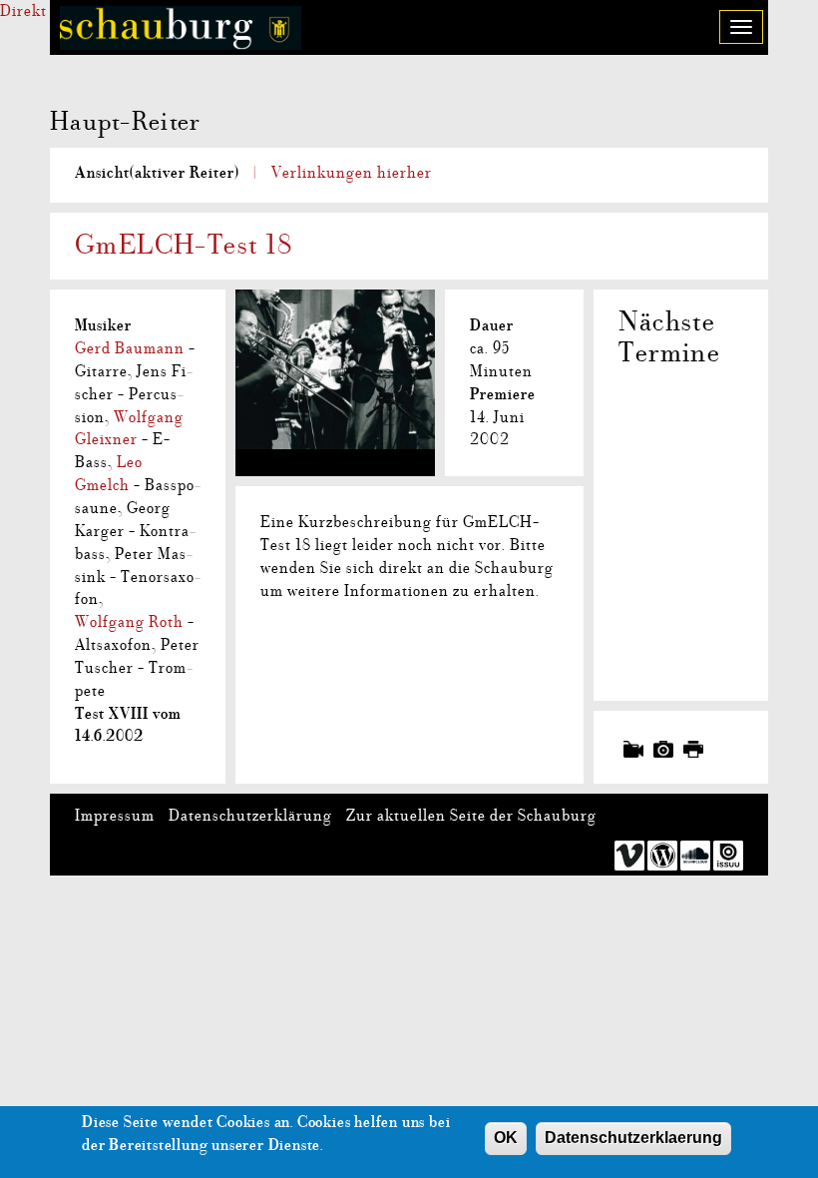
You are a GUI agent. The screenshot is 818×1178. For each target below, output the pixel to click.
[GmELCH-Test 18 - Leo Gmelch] (335, 349)
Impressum (115, 816)
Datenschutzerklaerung (633, 1137)
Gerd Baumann (130, 348)
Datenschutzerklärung (250, 816)
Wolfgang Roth (129, 622)
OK (506, 1137)
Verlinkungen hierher (351, 173)
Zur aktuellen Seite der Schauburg (471, 816)
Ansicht (157, 173)
